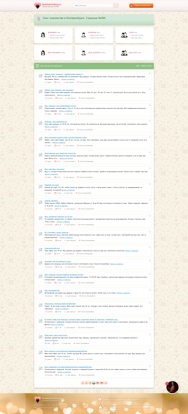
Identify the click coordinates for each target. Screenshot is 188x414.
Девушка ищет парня (96, 35)
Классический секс (52, 248)
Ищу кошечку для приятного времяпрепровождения (66, 351)
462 (97, 383)
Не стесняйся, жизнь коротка (56, 232)
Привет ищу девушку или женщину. (59, 90)
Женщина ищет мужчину (57, 35)
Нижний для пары (52, 185)
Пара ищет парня (136, 38)
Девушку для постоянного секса (58, 261)
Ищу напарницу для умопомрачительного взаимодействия (68, 367)
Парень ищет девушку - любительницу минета (63, 74)
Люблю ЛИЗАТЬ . (52, 201)
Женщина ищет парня (56, 38)
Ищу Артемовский (52, 290)
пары (131, 32)
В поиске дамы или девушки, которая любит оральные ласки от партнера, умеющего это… (82, 319)
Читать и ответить (68, 79)
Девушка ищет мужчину (97, 38)
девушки (92, 32)
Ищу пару (133, 53)
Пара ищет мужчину (137, 35)
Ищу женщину (54, 53)
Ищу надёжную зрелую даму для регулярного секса (66, 137)
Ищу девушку (94, 53)
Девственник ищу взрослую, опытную (60, 153)
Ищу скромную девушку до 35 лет (59, 216)
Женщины (52, 32)
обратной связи (113, 410)
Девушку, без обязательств (56, 121)
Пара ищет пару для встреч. (56, 335)
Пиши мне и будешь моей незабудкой (60, 303)
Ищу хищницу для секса (54, 169)
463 (102, 383)
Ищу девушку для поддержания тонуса (60, 106)
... (93, 383)
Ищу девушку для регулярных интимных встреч (64, 274)
